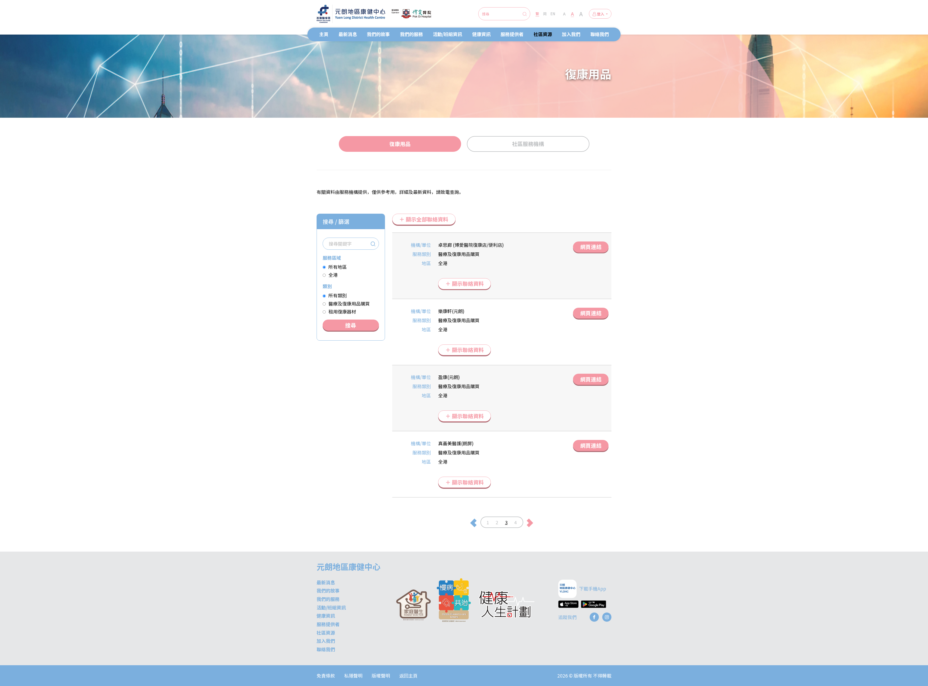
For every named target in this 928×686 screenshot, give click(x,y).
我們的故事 (378, 34)
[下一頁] (530, 522)
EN (553, 13)
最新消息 (348, 34)
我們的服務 (411, 34)
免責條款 (326, 675)
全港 (333, 274)
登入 (600, 13)
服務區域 (332, 257)
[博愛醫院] (411, 13)
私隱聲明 (353, 675)
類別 (327, 286)
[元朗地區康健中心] (351, 14)
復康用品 (400, 143)
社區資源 (543, 34)
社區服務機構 (528, 143)
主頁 (323, 34)
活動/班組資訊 (447, 34)
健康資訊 (481, 34)
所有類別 (337, 295)
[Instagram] (606, 617)
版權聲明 (381, 675)
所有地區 (337, 266)
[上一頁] (473, 522)
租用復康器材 (342, 311)
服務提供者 (511, 34)
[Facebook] (594, 617)
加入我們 (571, 34)
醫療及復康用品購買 (349, 303)
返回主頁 (408, 675)
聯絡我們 (599, 34)
